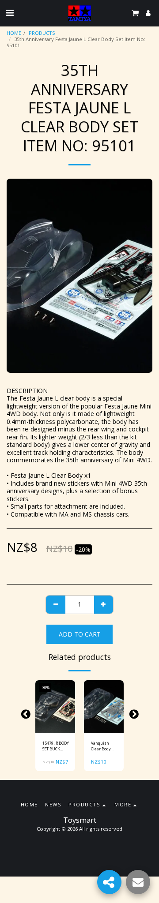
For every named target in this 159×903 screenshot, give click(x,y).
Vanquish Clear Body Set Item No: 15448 (102, 746)
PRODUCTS (42, 33)
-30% (45, 687)
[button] (9, 13)
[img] (55, 706)
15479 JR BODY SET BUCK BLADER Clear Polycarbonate (55, 746)
